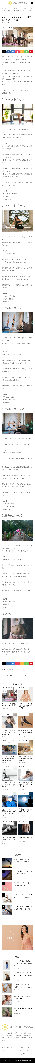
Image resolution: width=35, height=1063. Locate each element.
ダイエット (17, 669)
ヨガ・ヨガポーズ (8, 669)
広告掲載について (24, 1048)
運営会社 (4, 1051)
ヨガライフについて (7, 1048)
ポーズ (22, 669)
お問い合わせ (22, 1054)
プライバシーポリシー (25, 1051)
